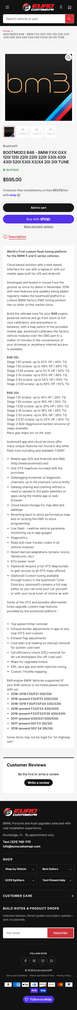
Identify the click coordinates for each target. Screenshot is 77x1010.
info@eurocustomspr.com (21, 846)
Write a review (38, 783)
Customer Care (17, 896)
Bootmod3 (10, 146)
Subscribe (60, 933)
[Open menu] (7, 7)
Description (17, 237)
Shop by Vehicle (15, 868)
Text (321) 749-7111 (17, 842)
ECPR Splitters (14, 880)
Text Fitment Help (53, 880)
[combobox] (38, 18)
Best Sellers (50, 868)
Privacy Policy (64, 975)
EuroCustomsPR (43, 970)
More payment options (38, 226)
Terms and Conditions (16, 975)
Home (6, 31)
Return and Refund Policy (42, 975)
